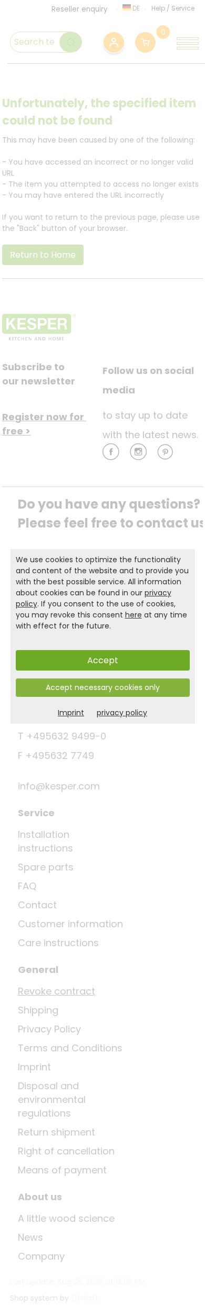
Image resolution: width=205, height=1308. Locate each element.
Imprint (71, 712)
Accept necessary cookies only (103, 687)
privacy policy (122, 712)
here (133, 615)
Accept (102, 660)
